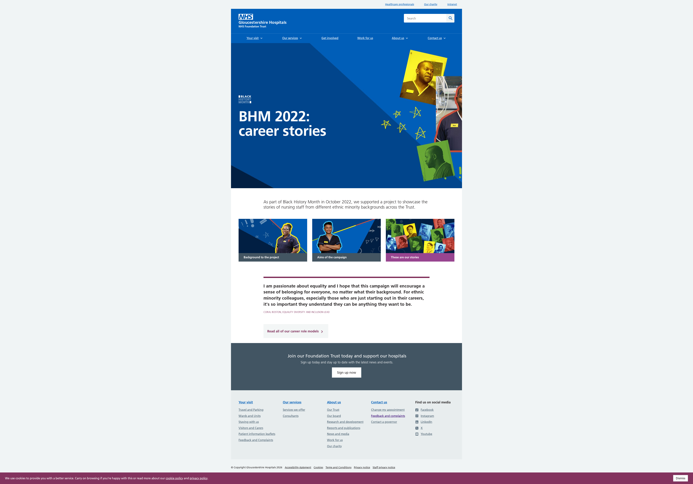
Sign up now (346, 372)
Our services (292, 402)
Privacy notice (362, 467)
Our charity (430, 4)
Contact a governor (384, 422)
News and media (338, 434)
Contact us (379, 402)
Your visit (246, 402)
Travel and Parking (251, 410)
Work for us (335, 440)
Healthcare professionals (399, 4)
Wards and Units (250, 416)
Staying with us (249, 422)
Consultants (290, 416)
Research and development (345, 422)
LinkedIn (426, 422)
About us (334, 402)
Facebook (427, 410)
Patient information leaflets (257, 434)
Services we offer (294, 410)
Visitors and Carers (251, 428)
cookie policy (174, 478)
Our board (334, 416)
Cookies (318, 467)
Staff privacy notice (384, 467)
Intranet (452, 4)
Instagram (427, 416)
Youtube (426, 434)
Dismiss (680, 478)
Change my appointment (388, 410)
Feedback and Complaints (256, 440)
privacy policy (199, 478)
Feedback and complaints (388, 416)
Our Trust (333, 410)
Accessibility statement (298, 467)
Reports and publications (343, 428)
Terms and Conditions (338, 467)
